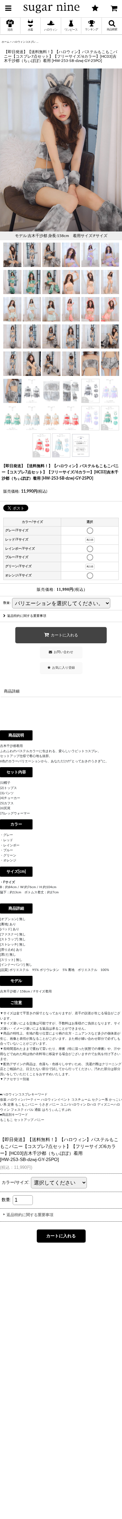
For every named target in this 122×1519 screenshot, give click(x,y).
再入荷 (90, 540)
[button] (8, 7)
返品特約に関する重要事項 (26, 616)
